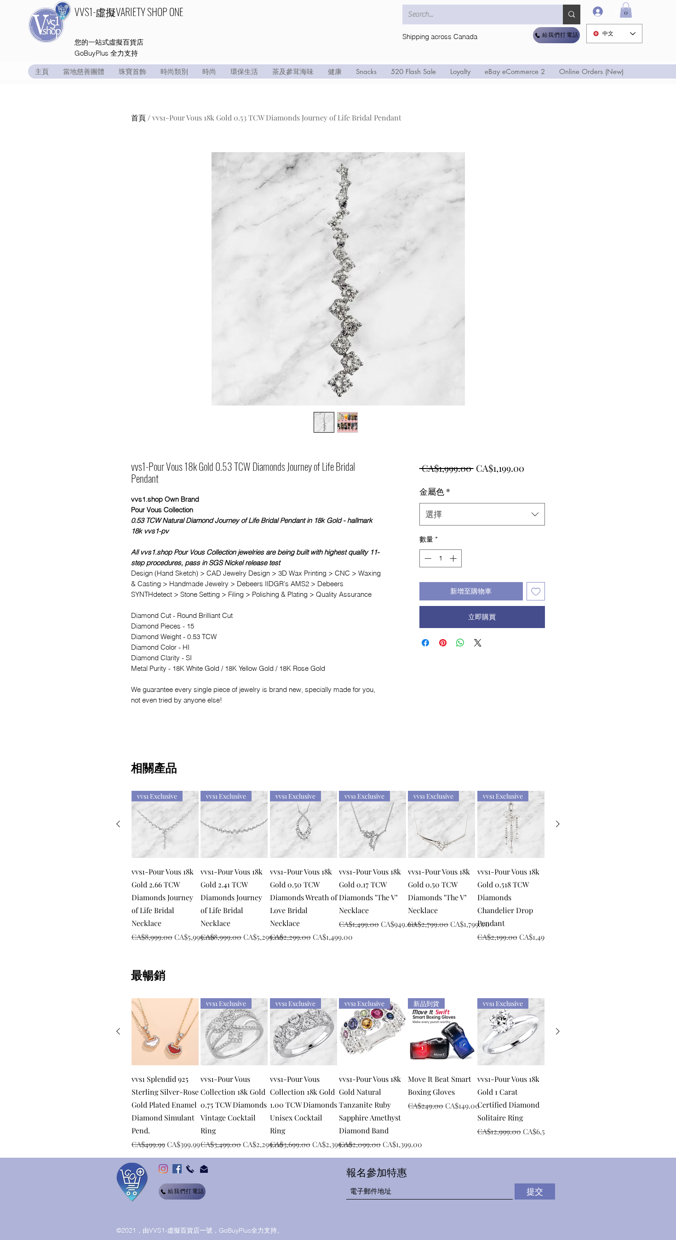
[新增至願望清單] (536, 591)
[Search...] (571, 14)
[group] (338, 866)
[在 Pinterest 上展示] (442, 642)
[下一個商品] (557, 823)
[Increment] (454, 558)
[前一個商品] (118, 823)
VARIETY (130, 11)
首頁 (138, 117)
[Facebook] (177, 1168)
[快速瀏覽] (165, 1031)
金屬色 (434, 491)
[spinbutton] (440, 558)
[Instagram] (163, 1168)
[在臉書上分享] (425, 642)
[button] (625, 9)
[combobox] (482, 514)
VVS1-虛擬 (95, 11)
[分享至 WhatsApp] (460, 642)
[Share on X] (477, 642)
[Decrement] (427, 558)
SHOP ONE (165, 11)
